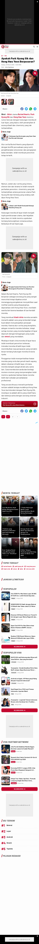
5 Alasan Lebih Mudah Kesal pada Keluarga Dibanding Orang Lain (21, 206)
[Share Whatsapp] (30, 109)
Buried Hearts (24, 114)
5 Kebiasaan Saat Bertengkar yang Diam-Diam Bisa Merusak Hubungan (22, 137)
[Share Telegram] (35, 109)
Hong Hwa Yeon (20, 117)
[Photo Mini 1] (4, 102)
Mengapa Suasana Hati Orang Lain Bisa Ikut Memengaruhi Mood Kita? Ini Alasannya (21, 288)
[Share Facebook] (22, 109)
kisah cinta (18, 317)
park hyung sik (19, 566)
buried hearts (8, 566)
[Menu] (37, 46)
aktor (21, 569)
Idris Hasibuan (9, 67)
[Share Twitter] (26, 109)
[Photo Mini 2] (11, 102)
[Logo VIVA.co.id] (4, 46)
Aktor (9, 114)
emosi (7, 336)
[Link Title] (5, 596)
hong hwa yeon (31, 566)
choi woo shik (30, 569)
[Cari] (34, 46)
